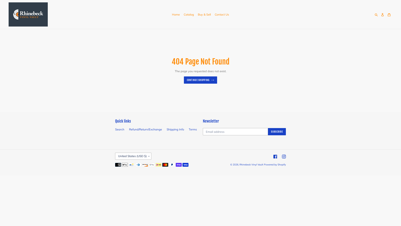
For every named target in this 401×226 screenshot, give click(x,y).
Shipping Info (175, 129)
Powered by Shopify (275, 164)
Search (119, 129)
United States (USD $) (132, 156)
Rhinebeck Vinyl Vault (251, 164)
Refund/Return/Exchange (145, 129)
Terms (193, 129)
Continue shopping (198, 80)
